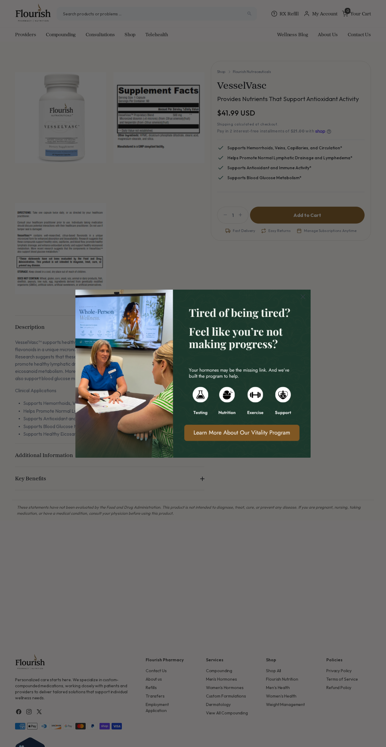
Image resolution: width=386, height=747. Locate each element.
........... (193, 373)
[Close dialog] (303, 296)
